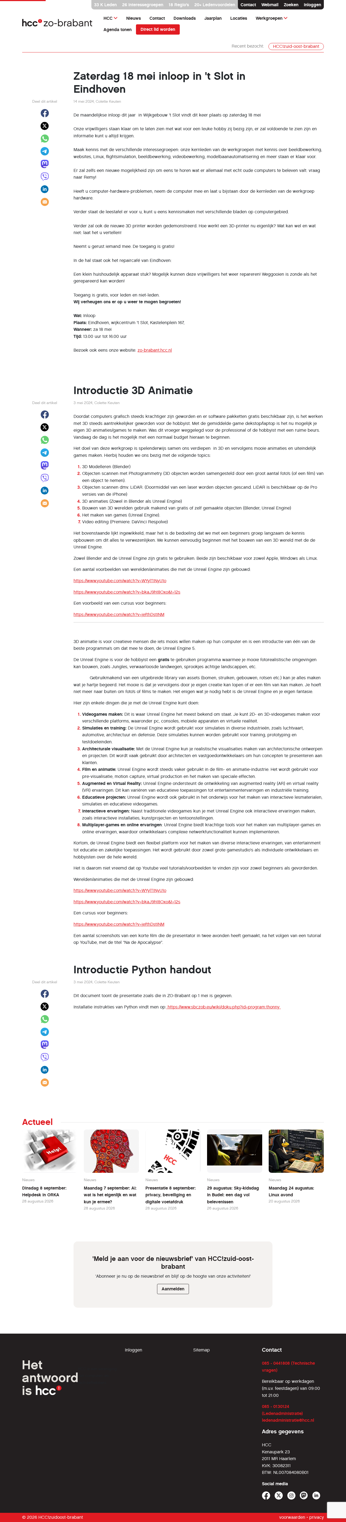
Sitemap (201, 1350)
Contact (248, 4)
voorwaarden (292, 1517)
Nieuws (133, 18)
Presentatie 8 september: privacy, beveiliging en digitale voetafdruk (170, 1194)
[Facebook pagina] (266, 1495)
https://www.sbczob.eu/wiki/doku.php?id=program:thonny (223, 1007)
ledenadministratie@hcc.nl (288, 1420)
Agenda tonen (118, 29)
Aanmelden (173, 1288)
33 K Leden (105, 4)
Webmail (269, 4)
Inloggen (312, 4)
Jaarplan (213, 18)
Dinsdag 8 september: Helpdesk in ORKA (44, 1191)
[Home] (57, 24)
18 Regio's (179, 4)
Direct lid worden (158, 29)
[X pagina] (279, 1495)
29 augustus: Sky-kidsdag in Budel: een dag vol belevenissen (233, 1194)
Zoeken (291, 4)
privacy (316, 1517)
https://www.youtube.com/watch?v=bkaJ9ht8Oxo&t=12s (127, 592)
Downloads (185, 18)
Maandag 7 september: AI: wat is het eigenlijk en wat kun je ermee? (110, 1194)
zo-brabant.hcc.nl (155, 350)
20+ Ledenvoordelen (214, 4)
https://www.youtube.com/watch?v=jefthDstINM (119, 614)
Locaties (238, 18)
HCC (108, 18)
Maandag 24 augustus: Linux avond (291, 1191)
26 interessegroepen (142, 4)
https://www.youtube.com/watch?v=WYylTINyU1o (120, 580)
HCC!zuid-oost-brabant (296, 46)
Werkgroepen (269, 18)
